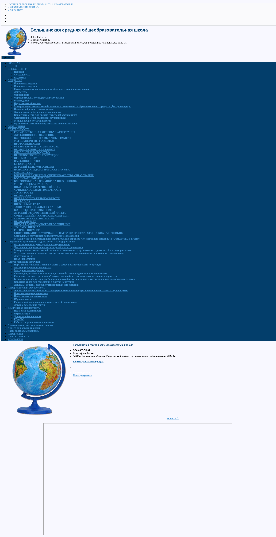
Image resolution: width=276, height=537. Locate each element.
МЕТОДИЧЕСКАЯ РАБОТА (31, 184)
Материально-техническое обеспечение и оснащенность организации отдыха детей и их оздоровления (72, 250)
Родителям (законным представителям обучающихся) (45, 302)
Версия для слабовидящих (88, 361)
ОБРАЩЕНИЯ (16, 126)
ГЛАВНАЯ (14, 63)
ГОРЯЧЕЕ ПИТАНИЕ (27, 230)
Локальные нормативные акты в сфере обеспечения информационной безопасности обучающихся (71, 290)
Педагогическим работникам (30, 296)
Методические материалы (29, 270)
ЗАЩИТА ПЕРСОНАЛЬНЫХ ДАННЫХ (38, 207)
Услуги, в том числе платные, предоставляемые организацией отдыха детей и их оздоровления (69, 253)
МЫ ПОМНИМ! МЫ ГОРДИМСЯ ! (34, 140)
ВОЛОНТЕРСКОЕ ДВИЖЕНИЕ (33, 210)
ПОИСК (12, 66)
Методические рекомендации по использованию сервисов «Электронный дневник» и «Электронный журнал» (77, 238)
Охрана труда (22, 313)
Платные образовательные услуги (34, 109)
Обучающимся (22, 299)
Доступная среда (23, 256)
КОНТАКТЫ (15, 339)
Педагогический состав (27, 103)
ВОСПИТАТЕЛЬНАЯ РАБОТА (32, 178)
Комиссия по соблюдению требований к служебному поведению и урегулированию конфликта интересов (74, 279)
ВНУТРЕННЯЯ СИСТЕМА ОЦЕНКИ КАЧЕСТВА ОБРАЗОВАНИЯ (54, 175)
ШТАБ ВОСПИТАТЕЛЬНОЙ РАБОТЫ (37, 198)
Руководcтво (21, 100)
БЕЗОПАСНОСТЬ (25, 163)
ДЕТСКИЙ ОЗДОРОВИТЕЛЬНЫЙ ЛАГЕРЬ (40, 212)
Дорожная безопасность (27, 316)
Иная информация (24, 258)
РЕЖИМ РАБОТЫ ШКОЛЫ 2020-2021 (36, 146)
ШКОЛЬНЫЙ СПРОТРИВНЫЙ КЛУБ (37, 187)
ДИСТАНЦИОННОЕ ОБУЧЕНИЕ (34, 135)
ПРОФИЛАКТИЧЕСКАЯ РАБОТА (34, 149)
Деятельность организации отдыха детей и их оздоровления (48, 247)
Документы (20, 92)
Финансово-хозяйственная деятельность (37, 112)
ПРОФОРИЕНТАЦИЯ (27, 143)
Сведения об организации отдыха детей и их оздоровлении (40, 4)
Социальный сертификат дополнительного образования (46, 235)
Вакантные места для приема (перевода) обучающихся (45, 115)
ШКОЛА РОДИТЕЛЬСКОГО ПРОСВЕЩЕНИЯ (42, 224)
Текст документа (82, 375)
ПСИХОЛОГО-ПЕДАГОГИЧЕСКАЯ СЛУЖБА (42, 169)
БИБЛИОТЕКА (23, 172)
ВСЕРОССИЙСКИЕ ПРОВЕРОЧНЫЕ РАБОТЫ (42, 138)
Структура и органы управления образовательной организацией (51, 89)
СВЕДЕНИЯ (15, 80)
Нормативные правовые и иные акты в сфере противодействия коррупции (57, 264)
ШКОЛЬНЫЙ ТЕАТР (27, 204)
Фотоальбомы (22, 74)
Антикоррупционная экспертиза (32, 267)
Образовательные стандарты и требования (39, 97)
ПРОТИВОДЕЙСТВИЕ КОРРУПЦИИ (36, 155)
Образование (21, 94)
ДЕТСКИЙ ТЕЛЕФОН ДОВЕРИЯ (34, 166)
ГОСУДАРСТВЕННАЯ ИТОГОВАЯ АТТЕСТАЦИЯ (44, 132)
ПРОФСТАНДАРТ (25, 221)
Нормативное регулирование (31, 293)
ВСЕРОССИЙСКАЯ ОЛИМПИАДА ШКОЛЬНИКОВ (45, 181)
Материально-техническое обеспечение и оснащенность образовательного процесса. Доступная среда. (72, 106)
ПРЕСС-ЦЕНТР (17, 68)
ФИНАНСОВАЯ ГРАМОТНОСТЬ (34, 218)
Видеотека (20, 77)
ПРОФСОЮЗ (22, 201)
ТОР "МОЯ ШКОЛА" (27, 227)
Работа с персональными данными (34, 322)
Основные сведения (25, 83)
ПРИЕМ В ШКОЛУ (25, 158)
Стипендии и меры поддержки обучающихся (40, 117)
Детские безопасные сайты (29, 305)
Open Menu (8, 57)
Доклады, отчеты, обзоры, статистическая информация (46, 284)
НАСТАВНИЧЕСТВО (27, 161)
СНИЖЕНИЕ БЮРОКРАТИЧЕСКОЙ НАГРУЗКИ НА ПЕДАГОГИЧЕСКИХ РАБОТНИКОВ (68, 233)
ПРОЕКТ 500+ (22, 195)
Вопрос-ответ (15, 9)
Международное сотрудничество (32, 120)
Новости (19, 71)
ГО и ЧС (19, 319)
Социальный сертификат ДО (23, 6)
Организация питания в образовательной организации (45, 123)
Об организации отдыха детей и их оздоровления (42, 244)
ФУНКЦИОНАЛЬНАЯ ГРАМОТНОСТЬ (38, 189)
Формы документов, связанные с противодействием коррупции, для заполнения (60, 273)
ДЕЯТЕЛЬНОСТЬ (19, 129)
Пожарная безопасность (28, 310)
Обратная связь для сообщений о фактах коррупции (44, 281)
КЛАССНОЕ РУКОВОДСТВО (32, 152)
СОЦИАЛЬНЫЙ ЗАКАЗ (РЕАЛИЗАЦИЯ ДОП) (41, 215)
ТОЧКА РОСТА (23, 192)
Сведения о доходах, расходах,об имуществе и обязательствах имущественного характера (65, 276)
